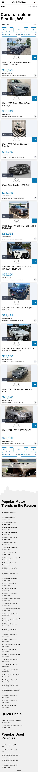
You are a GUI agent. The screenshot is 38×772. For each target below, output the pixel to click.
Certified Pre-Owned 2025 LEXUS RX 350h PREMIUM (18, 349)
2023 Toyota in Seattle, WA (9, 579)
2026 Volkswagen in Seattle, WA (11, 691)
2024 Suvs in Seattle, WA (9, 518)
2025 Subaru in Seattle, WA (9, 569)
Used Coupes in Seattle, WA (9, 766)
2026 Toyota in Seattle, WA (9, 548)
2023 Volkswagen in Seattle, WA (11, 599)
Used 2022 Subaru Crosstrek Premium (15, 145)
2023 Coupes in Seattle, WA (9, 696)
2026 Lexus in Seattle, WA (9, 650)
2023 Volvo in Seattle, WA (9, 630)
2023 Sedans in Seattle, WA (9, 604)
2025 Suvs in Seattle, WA (9, 513)
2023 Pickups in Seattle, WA (10, 665)
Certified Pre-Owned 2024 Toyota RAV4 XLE (17, 309)
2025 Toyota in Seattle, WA (9, 533)
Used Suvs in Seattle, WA (9, 745)
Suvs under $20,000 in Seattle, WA (11, 721)
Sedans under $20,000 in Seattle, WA (12, 726)
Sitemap (19, 770)
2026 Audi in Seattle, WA (9, 706)
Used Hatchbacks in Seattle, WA (11, 756)
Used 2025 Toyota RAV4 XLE (16, 185)
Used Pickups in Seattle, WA (10, 761)
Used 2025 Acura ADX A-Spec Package (16, 104)
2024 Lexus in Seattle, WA (9, 553)
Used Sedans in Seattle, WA (9, 751)
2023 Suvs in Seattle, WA (9, 523)
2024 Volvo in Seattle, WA (9, 640)
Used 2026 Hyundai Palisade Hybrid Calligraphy (19, 227)
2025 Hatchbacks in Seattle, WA (11, 645)
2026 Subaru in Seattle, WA (9, 701)
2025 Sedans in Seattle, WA (9, 574)
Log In (29, 6)
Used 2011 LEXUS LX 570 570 (16, 430)
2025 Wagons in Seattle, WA (10, 670)
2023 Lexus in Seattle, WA (9, 564)
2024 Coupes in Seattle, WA (9, 681)
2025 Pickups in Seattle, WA (10, 660)
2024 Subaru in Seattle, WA (9, 594)
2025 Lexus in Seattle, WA (9, 584)
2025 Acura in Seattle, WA (9, 625)
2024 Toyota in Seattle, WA (9, 528)
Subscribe (34, 6)
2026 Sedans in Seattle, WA (9, 635)
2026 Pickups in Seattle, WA (10, 686)
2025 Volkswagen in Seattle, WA (11, 558)
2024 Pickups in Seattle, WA (10, 614)
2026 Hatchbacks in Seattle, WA (11, 675)
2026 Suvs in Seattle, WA (9, 543)
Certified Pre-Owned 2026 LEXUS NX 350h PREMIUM (18, 268)
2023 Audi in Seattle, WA (9, 589)
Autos (3, 6)
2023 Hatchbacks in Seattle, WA (11, 609)
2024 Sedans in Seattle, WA (9, 538)
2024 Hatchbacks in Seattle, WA (11, 655)
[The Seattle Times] (19, 2)
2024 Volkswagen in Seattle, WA (11, 619)
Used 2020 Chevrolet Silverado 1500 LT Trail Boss (16, 63)
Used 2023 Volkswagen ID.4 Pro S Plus (18, 390)
